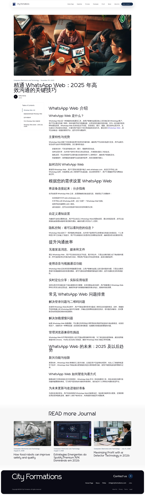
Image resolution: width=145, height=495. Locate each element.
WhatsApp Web (114, 128)
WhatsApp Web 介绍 (29, 110)
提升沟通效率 (27, 117)
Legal (130, 489)
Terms (126, 489)
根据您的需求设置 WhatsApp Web (33, 113)
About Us (114, 489)
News (98, 483)
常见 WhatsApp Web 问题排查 (32, 121)
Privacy (121, 489)
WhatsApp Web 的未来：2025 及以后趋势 (33, 125)
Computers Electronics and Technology (26, 80)
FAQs (104, 483)
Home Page (89, 483)
